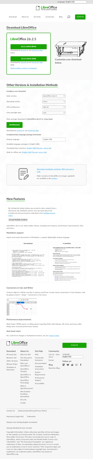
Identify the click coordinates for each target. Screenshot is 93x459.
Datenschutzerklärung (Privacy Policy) (32, 411)
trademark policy (25, 452)
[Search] (68, 17)
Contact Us (11, 411)
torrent (23, 50)
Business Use (12, 358)
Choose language (13, 139)
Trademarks (31, 416)
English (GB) (31, 148)
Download (13, 17)
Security (23, 400)
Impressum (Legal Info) (15, 416)
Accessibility (39, 383)
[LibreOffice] (46, 8)
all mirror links (37, 50)
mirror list (47, 148)
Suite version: (12, 96)
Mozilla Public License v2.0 (47, 439)
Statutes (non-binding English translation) (22, 422)
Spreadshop (24, 396)
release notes (54, 336)
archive (54, 178)
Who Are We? (25, 354)
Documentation (41, 363)
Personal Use (12, 354)
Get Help (37, 17)
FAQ (36, 354)
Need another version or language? (24, 68)
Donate (80, 17)
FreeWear (24, 394)
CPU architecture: (13, 107)
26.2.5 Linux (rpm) (28, 46)
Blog (60, 17)
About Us (25, 17)
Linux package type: (14, 112)
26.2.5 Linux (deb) (28, 59)
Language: (61, 2)
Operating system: (13, 101)
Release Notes (12, 364)
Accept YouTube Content (18, 220)
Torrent (39, 148)
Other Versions (12, 361)
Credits (23, 403)
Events (51, 360)
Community (50, 17)
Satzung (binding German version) (19, 428)
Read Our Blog (54, 368)
